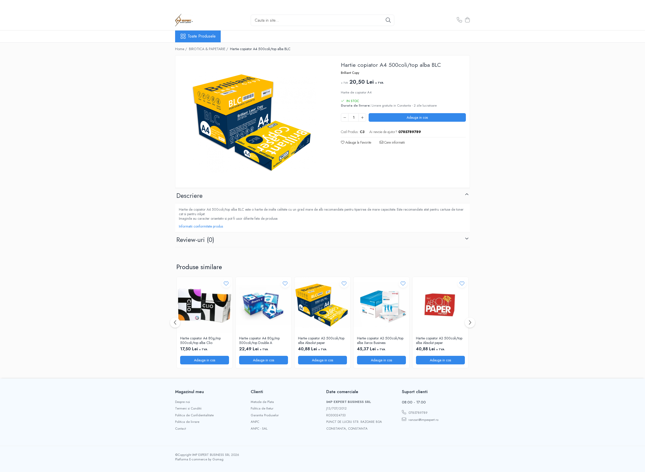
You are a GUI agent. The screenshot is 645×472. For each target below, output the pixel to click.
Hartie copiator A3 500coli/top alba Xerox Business (380, 340)
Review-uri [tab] (195, 239)
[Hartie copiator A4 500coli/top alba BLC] (253, 122)
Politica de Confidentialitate (194, 415)
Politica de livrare (187, 422)
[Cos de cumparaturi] (467, 20)
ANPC (255, 422)
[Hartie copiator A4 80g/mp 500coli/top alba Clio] (205, 305)
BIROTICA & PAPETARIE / (209, 48)
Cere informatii (394, 142)
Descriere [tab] (189, 195)
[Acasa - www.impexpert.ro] (200, 20)
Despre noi (182, 402)
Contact (180, 428)
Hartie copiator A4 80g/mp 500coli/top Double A (259, 340)
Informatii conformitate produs (201, 226)
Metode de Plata (262, 402)
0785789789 (417, 412)
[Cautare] (388, 20)
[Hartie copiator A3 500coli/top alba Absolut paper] (322, 305)
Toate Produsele (202, 36)
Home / (181, 48)
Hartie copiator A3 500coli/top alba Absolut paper (321, 340)
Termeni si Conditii (188, 408)
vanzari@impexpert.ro (422, 419)
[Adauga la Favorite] (226, 283)
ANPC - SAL (259, 428)
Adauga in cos (417, 117)
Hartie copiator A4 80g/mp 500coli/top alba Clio (200, 340)
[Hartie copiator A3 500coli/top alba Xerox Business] (381, 305)
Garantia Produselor (265, 415)
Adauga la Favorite (357, 142)
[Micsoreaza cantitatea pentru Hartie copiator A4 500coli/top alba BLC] (344, 117)
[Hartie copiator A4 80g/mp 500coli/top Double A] (264, 305)
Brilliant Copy (350, 73)
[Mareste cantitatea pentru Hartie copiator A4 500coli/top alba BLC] (362, 117)
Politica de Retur (262, 408)
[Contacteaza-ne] (459, 20)
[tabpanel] (253, 122)
